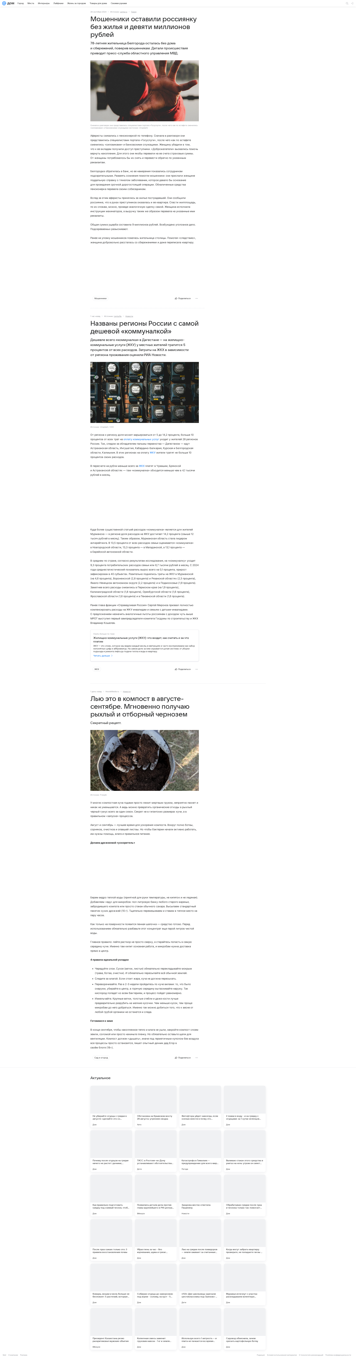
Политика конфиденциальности (338, 1355)
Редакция (261, 1355)
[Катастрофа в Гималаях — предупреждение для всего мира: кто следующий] (200, 1151)
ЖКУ (152, 452)
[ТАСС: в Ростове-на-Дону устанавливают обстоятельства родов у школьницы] (156, 1151)
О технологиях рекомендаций (311, 1355)
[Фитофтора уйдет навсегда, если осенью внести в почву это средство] (200, 1106)
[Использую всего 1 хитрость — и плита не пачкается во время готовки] (200, 1329)
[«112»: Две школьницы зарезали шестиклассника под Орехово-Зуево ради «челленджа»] (200, 1284)
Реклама (23, 1355)
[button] (144, 91)
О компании (13, 1355)
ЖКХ (142, 465)
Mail (4, 1355)
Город (133, 12)
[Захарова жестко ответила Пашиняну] (200, 1195)
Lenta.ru (123, 12)
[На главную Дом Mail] (10, 3)
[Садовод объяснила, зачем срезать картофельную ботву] (245, 1329)
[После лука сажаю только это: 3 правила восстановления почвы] (111, 1240)
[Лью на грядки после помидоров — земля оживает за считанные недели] (200, 1240)
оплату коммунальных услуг (141, 439)
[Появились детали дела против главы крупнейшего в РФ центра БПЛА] (156, 1195)
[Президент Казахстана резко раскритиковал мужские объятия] (111, 1329)
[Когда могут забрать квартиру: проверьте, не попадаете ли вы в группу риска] (245, 1240)
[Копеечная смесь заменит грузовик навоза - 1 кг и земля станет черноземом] (156, 1329)
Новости (129, 316)
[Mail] (4, 3)
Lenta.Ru (118, 316)
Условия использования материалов (282, 1355)
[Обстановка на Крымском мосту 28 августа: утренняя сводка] (156, 1106)
